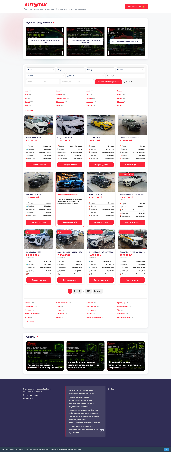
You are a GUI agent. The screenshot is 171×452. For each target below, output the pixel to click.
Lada (26, 91)
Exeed (119, 91)
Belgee (119, 98)
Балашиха (89, 303)
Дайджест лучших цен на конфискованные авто (45, 41)
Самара (58, 310)
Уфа (118, 310)
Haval (26, 94)
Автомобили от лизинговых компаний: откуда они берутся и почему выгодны (83, 365)
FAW (88, 94)
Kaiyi (119, 105)
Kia (26, 98)
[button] (136, 6)
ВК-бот (111, 389)
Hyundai (89, 105)
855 (88, 291)
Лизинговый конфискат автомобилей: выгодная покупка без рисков (124, 365)
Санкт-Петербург (62, 303)
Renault (89, 98)
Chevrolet (89, 102)
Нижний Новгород (31, 313)
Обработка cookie (30, 395)
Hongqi (27, 102)
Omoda (119, 94)
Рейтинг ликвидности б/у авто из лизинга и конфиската (85, 41)
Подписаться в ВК (70, 222)
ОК (167, 449)
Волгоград (90, 310)
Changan (59, 94)
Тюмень (89, 313)
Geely (88, 91)
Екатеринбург (30, 306)
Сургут (27, 317)
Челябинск (121, 313)
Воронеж (28, 310)
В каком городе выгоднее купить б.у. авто (126, 41)
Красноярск (60, 313)
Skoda (58, 105)
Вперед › (97, 291)
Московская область (93, 317)
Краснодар (121, 303)
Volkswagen (60, 102)
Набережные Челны (124, 317)
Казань (58, 306)
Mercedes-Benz (61, 98)
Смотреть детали (39, 165)
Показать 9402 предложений (108, 82)
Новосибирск (91, 306)
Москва (27, 303)
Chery (58, 91)
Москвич (120, 102)
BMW (26, 105)
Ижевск (58, 317)
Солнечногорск (122, 306)
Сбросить (129, 82)
